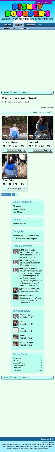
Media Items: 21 (26, 324)
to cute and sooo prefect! (29, 291)
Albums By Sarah (47, 107)
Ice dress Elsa (10, 142)
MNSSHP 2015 (28, 250)
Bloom (22, 335)
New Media (17, 212)
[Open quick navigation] (52, 93)
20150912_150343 (30, 260)
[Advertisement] (27, 60)
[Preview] (24, 150)
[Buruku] (15, 297)
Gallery (18, 25)
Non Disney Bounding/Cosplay (26, 235)
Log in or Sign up (44, 2)
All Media (17, 206)
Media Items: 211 (27, 317)
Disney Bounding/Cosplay (26, 238)
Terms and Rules (48, 442)
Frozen (11, 138)
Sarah (11, 136)
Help (52, 439)
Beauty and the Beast (42, 138)
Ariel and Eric (27, 296)
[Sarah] (15, 291)
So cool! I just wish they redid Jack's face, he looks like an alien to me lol (30, 254)
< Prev (4, 194)
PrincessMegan (26, 342)
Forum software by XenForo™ (12, 444)
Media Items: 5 (26, 331)
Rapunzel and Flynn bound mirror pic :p (32, 268)
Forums (7, 25)
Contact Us (45, 439)
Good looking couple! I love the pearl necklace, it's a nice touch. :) (30, 300)
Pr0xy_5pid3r (25, 315)
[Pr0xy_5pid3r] (15, 252)
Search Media (19, 209)
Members (30, 25)
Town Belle (34, 142)
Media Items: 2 (26, 338)
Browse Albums (19, 224)
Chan (22, 329)
